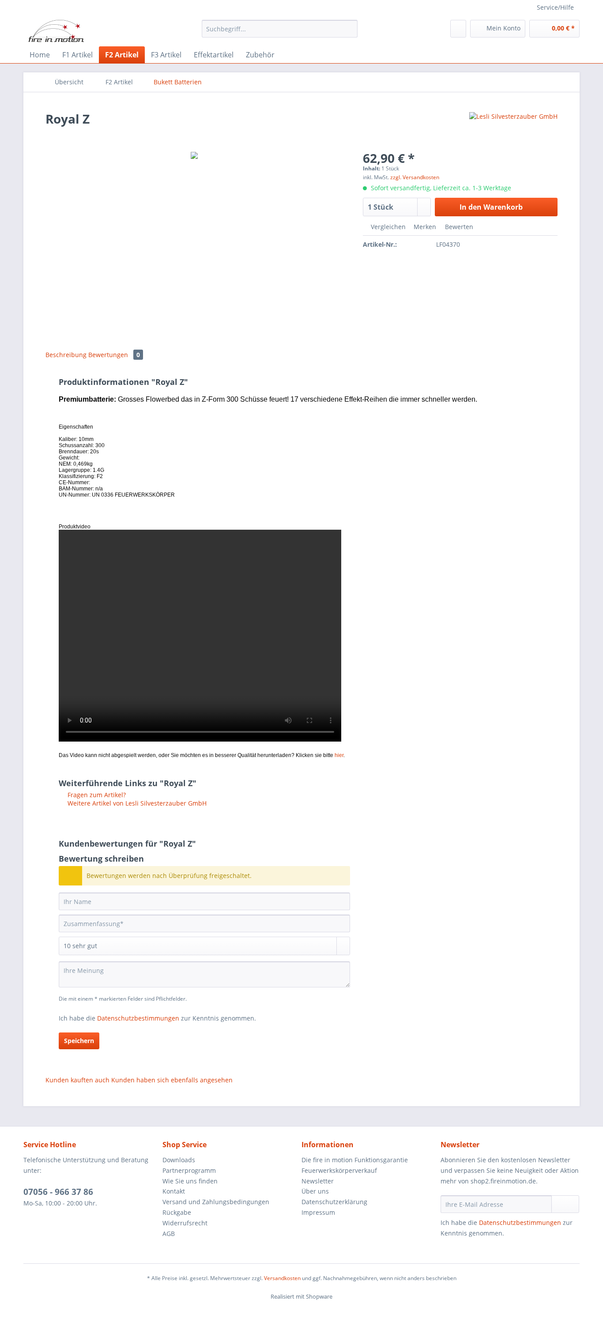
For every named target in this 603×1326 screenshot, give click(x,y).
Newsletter (318, 1181)
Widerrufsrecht (184, 1223)
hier (339, 755)
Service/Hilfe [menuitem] (555, 7)
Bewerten (458, 226)
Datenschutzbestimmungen (138, 1018)
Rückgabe (176, 1212)
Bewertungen (114, 354)
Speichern (79, 1040)
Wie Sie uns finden (190, 1181)
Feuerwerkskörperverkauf (339, 1170)
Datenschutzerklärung (334, 1202)
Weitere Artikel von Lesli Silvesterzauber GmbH (136, 803)
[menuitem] (280, 33)
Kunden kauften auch (77, 1080)
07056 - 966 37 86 (58, 1192)
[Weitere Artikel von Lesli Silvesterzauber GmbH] (513, 127)
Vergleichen (387, 226)
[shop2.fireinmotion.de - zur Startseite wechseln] (56, 31)
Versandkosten (282, 1278)
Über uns (315, 1191)
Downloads (178, 1160)
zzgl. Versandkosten (414, 177)
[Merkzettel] (458, 29)
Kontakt (173, 1191)
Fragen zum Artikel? (96, 795)
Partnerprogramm (189, 1170)
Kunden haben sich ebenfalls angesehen (172, 1080)
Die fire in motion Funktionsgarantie (355, 1160)
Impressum (318, 1212)
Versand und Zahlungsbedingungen (215, 1202)
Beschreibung (66, 354)
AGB (168, 1233)
